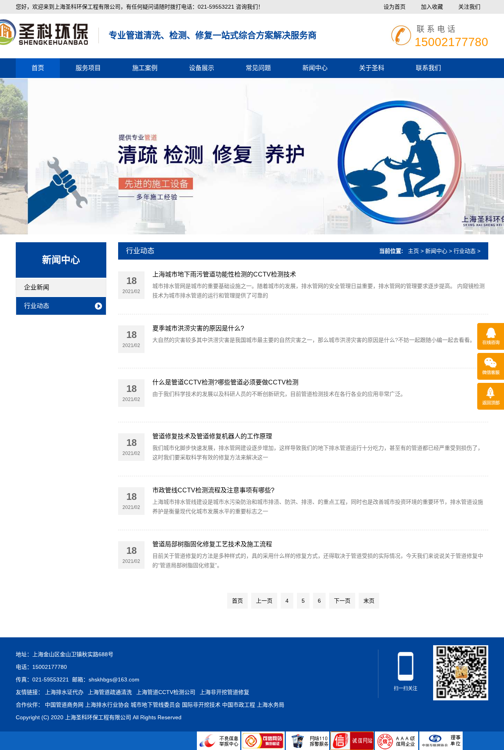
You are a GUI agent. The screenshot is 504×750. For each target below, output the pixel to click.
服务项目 (88, 68)
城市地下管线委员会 (155, 705)
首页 (38, 68)
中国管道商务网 (64, 705)
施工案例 (145, 68)
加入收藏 (432, 7)
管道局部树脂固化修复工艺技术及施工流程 (219, 544)
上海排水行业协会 (107, 705)
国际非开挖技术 (201, 705)
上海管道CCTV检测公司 (165, 692)
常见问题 (258, 68)
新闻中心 (315, 68)
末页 (368, 601)
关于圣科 (371, 68)
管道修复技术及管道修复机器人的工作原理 (212, 436)
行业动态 (36, 306)
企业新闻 (36, 287)
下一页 (342, 601)
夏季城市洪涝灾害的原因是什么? (198, 328)
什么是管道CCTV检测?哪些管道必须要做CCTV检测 (225, 382)
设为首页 (395, 7)
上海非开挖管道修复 (224, 692)
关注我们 (469, 7)
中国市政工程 (238, 705)
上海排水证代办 (64, 692)
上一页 (264, 601)
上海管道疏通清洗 (110, 692)
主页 (413, 251)
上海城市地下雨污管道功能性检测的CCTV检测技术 (224, 274)
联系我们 (428, 68)
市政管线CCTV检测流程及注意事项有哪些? (213, 490)
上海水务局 (270, 705)
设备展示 (201, 68)
